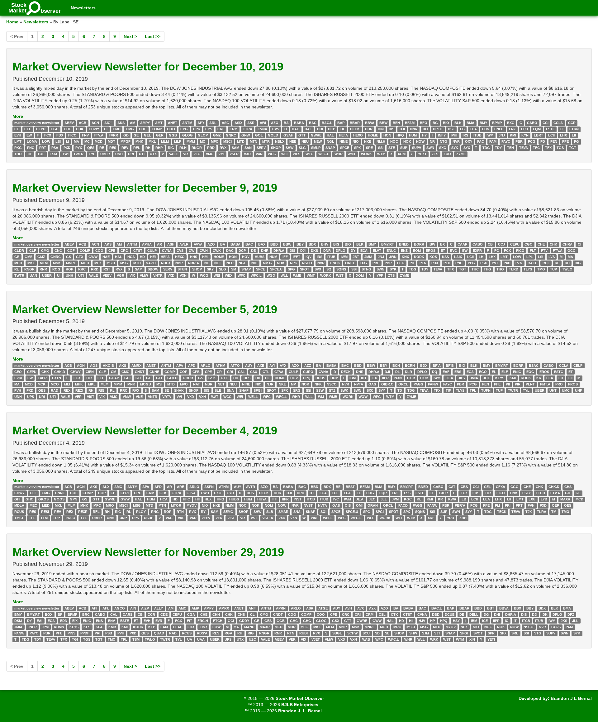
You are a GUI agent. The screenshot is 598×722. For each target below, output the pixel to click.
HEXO (358, 135)
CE (16, 129)
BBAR (355, 123)
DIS (391, 129)
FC (496, 250)
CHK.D (59, 372)
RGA (228, 633)
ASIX (238, 123)
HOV (245, 257)
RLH (183, 148)
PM (497, 506)
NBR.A (193, 263)
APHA (147, 244)
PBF (376, 263)
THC (475, 269)
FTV (544, 250)
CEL (27, 129)
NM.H (381, 141)
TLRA (541, 512)
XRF (431, 518)
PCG (531, 141)
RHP (159, 148)
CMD (117, 129)
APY (200, 123)
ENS (99, 621)
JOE (486, 378)
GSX (335, 621)
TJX (528, 512)
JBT (356, 257)
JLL (384, 499)
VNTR (158, 275)
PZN (518, 263)
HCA (131, 257)
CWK (217, 250)
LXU (532, 499)
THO (18, 154)
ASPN (209, 487)
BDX (312, 244)
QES (90, 148)
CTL (266, 372)
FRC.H (202, 621)
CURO (308, 372)
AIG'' (108, 123)
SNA (230, 390)
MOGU (145, 384)
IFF (285, 257)
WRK (434, 639)
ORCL (350, 263)
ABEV (69, 123)
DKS (314, 250)
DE (342, 129)
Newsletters (83, 7)
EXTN (56, 378)
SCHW (352, 633)
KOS (433, 257)
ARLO (206, 365)
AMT (159, 123)
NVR (456, 141)
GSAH (288, 135)
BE (338, 487)
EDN (485, 129)
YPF (380, 275)
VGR (120, 275)
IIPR (385, 378)
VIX (185, 154)
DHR (369, 129)
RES (112, 148)
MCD (98, 141)
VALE (173, 154)
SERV (261, 148)
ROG (56, 269)
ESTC (558, 372)
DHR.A (278, 250)
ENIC (517, 372)
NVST (308, 506)
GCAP (114, 378)
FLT (533, 250)
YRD (450, 518)
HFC (186, 499)
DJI (402, 129)
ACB (82, 123)
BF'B (450, 365)
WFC (309, 154)
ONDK (335, 263)
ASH (170, 244)
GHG (307, 621)
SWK (344, 390)
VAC (169, 518)
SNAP (330, 148)
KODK (419, 257)
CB (490, 244)
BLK (458, 123)
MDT (111, 141)
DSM (18, 621)
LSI (58, 141)
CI (105, 129)
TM (553, 512)
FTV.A (98, 135)
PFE (565, 141)
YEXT (422, 154)
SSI (380, 148)
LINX (203, 627)
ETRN (574, 129)
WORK (366, 154)
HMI (205, 257)
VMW (144, 275)
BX (442, 244)
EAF (446, 372)
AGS (93, 365)
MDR (292, 627)
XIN (472, 639)
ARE (180, 487)
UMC (566, 390)
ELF (504, 372)
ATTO (235, 365)
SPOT (304, 269)
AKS (121, 123)
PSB (108, 633)
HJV (422, 621)
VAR (193, 518)
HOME (373, 135)
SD (377, 633)
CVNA (262, 129)
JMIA (368, 257)
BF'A (437, 365)
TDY (498, 148)
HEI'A (343, 135)
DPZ (570, 614)
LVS (551, 257)
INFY (442, 135)
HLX (208, 499)
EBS (457, 372)
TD (399, 390)
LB (464, 499)
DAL (308, 129)
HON (387, 135)
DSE (451, 129)
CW (191, 250)
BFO (423, 123)
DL (397, 372)
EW (29, 135)
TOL (41, 154)
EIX (75, 621)
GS (68, 257)
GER (160, 135)
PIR (517, 384)
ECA (473, 129)
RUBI (303, 633)
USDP (148, 518)
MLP (177, 141)
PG (576, 141)
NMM (229, 506)
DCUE (449, 614)
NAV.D (151, 263)
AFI (94, 608)
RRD (211, 148)
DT (312, 493)
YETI (491, 639)
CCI (545, 123)
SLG (302, 148)
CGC (55, 129)
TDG (486, 148)
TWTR (78, 154)
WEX (228, 275)
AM (132, 123)
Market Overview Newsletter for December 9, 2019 (144, 187)
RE (101, 148)
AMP (195, 608)
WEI (284, 154)
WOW (363, 397)
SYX (466, 148)
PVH (17, 390)
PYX (78, 148)
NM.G (267, 263)
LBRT (538, 135)
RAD (54, 390)
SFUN (182, 269)
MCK (41, 384)
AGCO (119, 608)
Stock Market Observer (300, 698)
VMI (221, 154)
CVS (275, 129)
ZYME (461, 154)
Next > (130, 36)
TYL (92, 154)
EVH (17, 135)
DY (353, 250)
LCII (551, 135)
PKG (18, 148)
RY (203, 512)
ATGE (323, 608)
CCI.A (558, 123)
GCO (571, 250)
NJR (270, 384)
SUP (403, 148)
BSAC (534, 365)
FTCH (540, 493)
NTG (443, 141)
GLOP (203, 135)
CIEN (90, 372)
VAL (181, 518)
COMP (157, 129)
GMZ (217, 135)
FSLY (526, 493)
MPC (214, 141)
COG (292, 614)
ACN (95, 123)
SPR (491, 633)
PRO (559, 384)
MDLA (19, 506)
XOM (402, 154)
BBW (383, 123)
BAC (312, 123)
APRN (281, 608)
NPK (293, 263)
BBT (490, 608)
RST (106, 269)
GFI (159, 378)
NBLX (279, 141)
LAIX (458, 257)
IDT (364, 378)
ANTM (187, 123)
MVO (184, 384)
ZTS (435, 154)
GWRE (316, 135)
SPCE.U (276, 269)
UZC (252, 639)
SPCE (344, 148)
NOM (269, 506)
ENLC (499, 129)
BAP (340, 123)
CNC (58, 250)
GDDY (244, 621)
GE (136, 135)
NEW (318, 141)
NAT (196, 384)
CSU (253, 372)
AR (159, 244)
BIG (336, 244)
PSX (483, 263)
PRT (42, 148)
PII (508, 384)
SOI (323, 512)
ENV (111, 621)
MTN (253, 141)
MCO (55, 384)
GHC (29, 499)
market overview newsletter (36, 123)
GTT (302, 135)
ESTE (550, 129)
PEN (553, 141)
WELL (253, 397)
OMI (359, 506)
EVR (158, 621)
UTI (142, 154)
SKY (210, 269)
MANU (249, 627)
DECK (355, 129)
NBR (179, 263)
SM (233, 269)
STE (391, 148)
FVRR (113, 135)
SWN (430, 148)
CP (113, 493)
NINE (343, 141)
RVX (223, 148)
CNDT (140, 372)
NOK (407, 141)
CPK (196, 129)
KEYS (499, 378)
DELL (473, 614)
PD (542, 141)
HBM (151, 499)
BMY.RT (387, 244)
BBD (274, 244)
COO (171, 129)
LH (481, 257)
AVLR (183, 244)
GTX (79, 257)
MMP (343, 627)
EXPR (477, 250)
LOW (46, 141)
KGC (408, 499)
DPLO (438, 129)
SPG (291, 269)
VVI (179, 397)
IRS (465, 135)
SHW (289, 148)
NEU (305, 141)
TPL (473, 390)
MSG (124, 263)
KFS (86, 627)
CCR (572, 123)
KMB (112, 627)
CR (219, 372)
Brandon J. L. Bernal (300, 710)
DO (425, 129)
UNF (578, 390)
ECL (335, 493)
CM (113, 372)
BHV (324, 244)
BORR (419, 244)
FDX (59, 135)
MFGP (126, 141)
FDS (475, 493)
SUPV (416, 148)
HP (432, 621)
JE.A (449, 378)
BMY (483, 123)
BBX (517, 608)
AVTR (250, 487)
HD (142, 257)
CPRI (125, 493)
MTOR (176, 506)
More (17, 116)
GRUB (188, 378)
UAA (201, 639)
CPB (196, 372)
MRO (110, 506)
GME (28, 257)
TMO (541, 269)
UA (189, 639)
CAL (113, 614)
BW (432, 244)
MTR (266, 141)
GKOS (43, 499)
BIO (446, 123)
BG (435, 123)
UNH (119, 154)
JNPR (32, 627)
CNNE (154, 372)
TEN (510, 148)
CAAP (462, 244)
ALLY (158, 608)
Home (12, 21)
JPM (395, 499)
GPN (73, 499)
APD (191, 365)
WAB (366, 639)
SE (166, 390)
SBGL (337, 633)
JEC (372, 499)
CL (252, 614)
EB (462, 129)
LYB (544, 499)
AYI (272, 365)
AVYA (198, 244)
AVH (348, 608)
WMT (352, 154)
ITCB (411, 378)
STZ (332, 390)
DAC (295, 129)
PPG (471, 263)
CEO (18, 372)
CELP (577, 365)
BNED (404, 244)
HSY (456, 621)
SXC (442, 148)
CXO (217, 493)
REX (67, 390)
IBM (352, 378)
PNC (30, 148)
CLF (32, 250)
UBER (105, 154)
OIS (348, 506)
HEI (153, 257)
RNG (155, 512)
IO (507, 621)
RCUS (19, 512)
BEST (350, 487)
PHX (434, 263)
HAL (330, 135)
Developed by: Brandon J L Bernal (555, 698)
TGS (560, 148)
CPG (184, 129)
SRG (297, 390)
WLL (284, 275)
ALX (105, 487)
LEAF (177, 627)
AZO (274, 123)
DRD (300, 493)
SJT (437, 633)
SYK (454, 148)
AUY (248, 365)
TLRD (513, 269)
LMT (17, 141)
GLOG (187, 135)
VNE (139, 397)
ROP (69, 269)
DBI (320, 129)
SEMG (228, 512)
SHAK (179, 390)
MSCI (227, 141)
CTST (137, 250)
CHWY (94, 129)
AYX (283, 365)
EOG (530, 372)
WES (296, 154)
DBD (435, 614)
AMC (118, 487)
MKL (152, 141)
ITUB (477, 135)
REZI (79, 390)
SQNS (341, 269)
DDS (250, 493)
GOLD (273, 135)
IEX (374, 378)
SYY (381, 390)
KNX (405, 257)
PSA (54, 148)
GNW (245, 135)
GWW (92, 257)
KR (538, 378)
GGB (173, 135)
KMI (513, 135)
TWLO (567, 269)
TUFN (486, 390)
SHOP (276, 148)
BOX (48, 614)
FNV (85, 135)
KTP (151, 627)
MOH (85, 263)
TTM (44, 518)
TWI (65, 154)
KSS (445, 257)
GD (126, 135)
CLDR (19, 250)
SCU (366, 633)
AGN (81, 365)
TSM (53, 154)
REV (124, 148)
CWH (204, 250)
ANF (252, 608)
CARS (127, 614)
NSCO (307, 263)
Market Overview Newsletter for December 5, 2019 (144, 309)
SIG (207, 390)
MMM (191, 141)
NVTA (358, 384)
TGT (572, 148)
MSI (159, 384)
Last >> (152, 36)
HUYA (262, 499)
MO (203, 141)
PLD (447, 263)
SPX (357, 148)
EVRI (18, 378)
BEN (396, 123)
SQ (328, 269)
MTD (240, 141)
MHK (139, 141)
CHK (79, 129)
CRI (230, 372)
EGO (483, 372)
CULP (152, 250)
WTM (381, 154)
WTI (399, 518)
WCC (227, 397)
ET (562, 129)
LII (574, 135)
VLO (197, 154)
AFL (105, 608)
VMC (209, 154)
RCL (546, 263)
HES (247, 378)
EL (494, 372)
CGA (191, 614)
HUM (413, 135)
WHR (339, 154)
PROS (573, 384)
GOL (259, 135)
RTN (180, 512)
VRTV (166, 397)
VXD (247, 154)
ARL (212, 123)
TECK (501, 512)
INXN (398, 378)
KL (419, 499)
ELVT (377, 250)
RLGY (141, 512)
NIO (356, 141)
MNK (57, 263)
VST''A (267, 518)
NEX (464, 627)
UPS (30, 397)
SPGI (258, 390)
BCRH (410, 365)
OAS (372, 384)
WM (321, 397)
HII (257, 378)
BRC (86, 614)
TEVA (523, 148)
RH (147, 148)
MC (87, 141)
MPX (98, 263)
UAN (33, 275)
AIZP (145, 608)
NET (217, 263)
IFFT (296, 257)
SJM (425, 633)
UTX (153, 154)
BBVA (369, 123)
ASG (225, 123)
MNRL (71, 263)
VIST (90, 397)
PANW (433, 384)
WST (340, 275)
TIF (29, 154)
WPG (377, 397)
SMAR (283, 512)
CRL (221, 129)
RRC (82, 269)
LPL (529, 257)
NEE (292, 141)
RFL (136, 148)
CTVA (278, 372)
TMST (19, 518)
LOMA (32, 141)
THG (487, 269)
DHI (497, 614)
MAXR (565, 499)
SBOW (153, 269)
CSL (241, 372)
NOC (394, 141)
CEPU (40, 129)
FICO (72, 135)
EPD (524, 129)
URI (131, 154)
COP (183, 372)
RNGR (197, 148)
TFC (536, 148)
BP (60, 614)
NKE (367, 141)
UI (58, 275)
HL (267, 378)
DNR (413, 129)
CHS (568, 487)
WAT (214, 397)
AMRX (136, 365)
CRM (233, 129)
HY (424, 135)
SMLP (315, 148)
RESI (45, 512)
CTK (163, 493)
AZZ (307, 365)
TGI (75, 639)
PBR (519, 141)
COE (74, 493)
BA (286, 123)
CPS (208, 129)
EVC (453, 250)
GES (268, 621)
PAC (480, 141)
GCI (127, 378)
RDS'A (202, 633)
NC (206, 263)
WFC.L (323, 154)
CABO (532, 123)
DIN (381, 129)
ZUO (447, 154)
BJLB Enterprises (299, 704)
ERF (395, 493)
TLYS (528, 269)
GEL (147, 135)
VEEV (107, 275)
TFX (548, 148)
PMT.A (545, 384)
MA (76, 141)
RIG (171, 148)
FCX (47, 135)
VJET (315, 639)
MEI (67, 384)
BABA (299, 123)
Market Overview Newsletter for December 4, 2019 (144, 430)
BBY (300, 244)
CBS (464, 487)
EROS (430, 250)
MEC (33, 506)
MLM (165, 141)
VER (78, 397)
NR (432, 141)
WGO (271, 275)
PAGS (418, 384)
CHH (216, 614)
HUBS (259, 257)
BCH (396, 365)
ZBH (463, 518)
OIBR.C (387, 384)
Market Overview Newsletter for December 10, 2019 (147, 66)
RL (16, 269)
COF (142, 129)
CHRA (567, 244)
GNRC (231, 135)
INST (297, 499)
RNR (43, 269)
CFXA (500, 487)
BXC (510, 123)
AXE (260, 365)
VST (254, 518)
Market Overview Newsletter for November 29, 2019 (148, 552)
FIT (189, 621)
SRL (514, 633)
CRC (124, 250)
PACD (403, 506)
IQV (308, 257)
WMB (297, 275)
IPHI (454, 135)
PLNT (530, 384)
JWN (392, 257)
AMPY (145, 123)
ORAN (373, 506)
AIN (133, 608)
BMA (470, 123)
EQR (383, 493)
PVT (495, 263)
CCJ (501, 244)
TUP (553, 269)
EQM (537, 129)
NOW (420, 141)
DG (486, 614)
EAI (39, 621)
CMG (130, 129)
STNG (366, 269)
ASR (250, 123)
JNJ (502, 135)
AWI (263, 123)
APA (179, 365)
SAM (235, 148)
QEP (555, 506)
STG (537, 633)
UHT (553, 390)
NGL (330, 141)
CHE (67, 129)
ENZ (512, 129)
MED (46, 506)
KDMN (59, 627)
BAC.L (327, 123)
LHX (563, 135)
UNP (123, 518)
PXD (67, 148)
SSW (320, 390)
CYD (230, 493)
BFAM (410, 123)
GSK (212, 378)
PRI (507, 506)
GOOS (59, 499)
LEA (549, 378)
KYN (525, 135)
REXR (83, 512)
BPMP (497, 123)
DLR (408, 372)
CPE (111, 250)
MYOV (192, 506)
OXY (468, 141)
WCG (272, 154)
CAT (451, 487)
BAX (261, 244)
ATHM (220, 365)
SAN (248, 148)
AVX (360, 608)
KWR (452, 499)
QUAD (159, 633)
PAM (492, 141)
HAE (106, 257)
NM (293, 384)
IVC (336, 499)
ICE (485, 621)
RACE (532, 263)
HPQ (400, 135)
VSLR (234, 154)
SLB (218, 390)
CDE (164, 614)
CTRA (247, 129)
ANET (172, 123)
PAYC (505, 141)
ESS (407, 493)
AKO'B (108, 365)
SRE (369, 148)
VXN (259, 154)
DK (545, 614)
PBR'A (460, 506)
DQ (434, 372)
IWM (489, 135)
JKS (461, 378)
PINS (71, 633)
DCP (331, 129)
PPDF (84, 633)
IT (515, 621)
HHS (193, 257)
